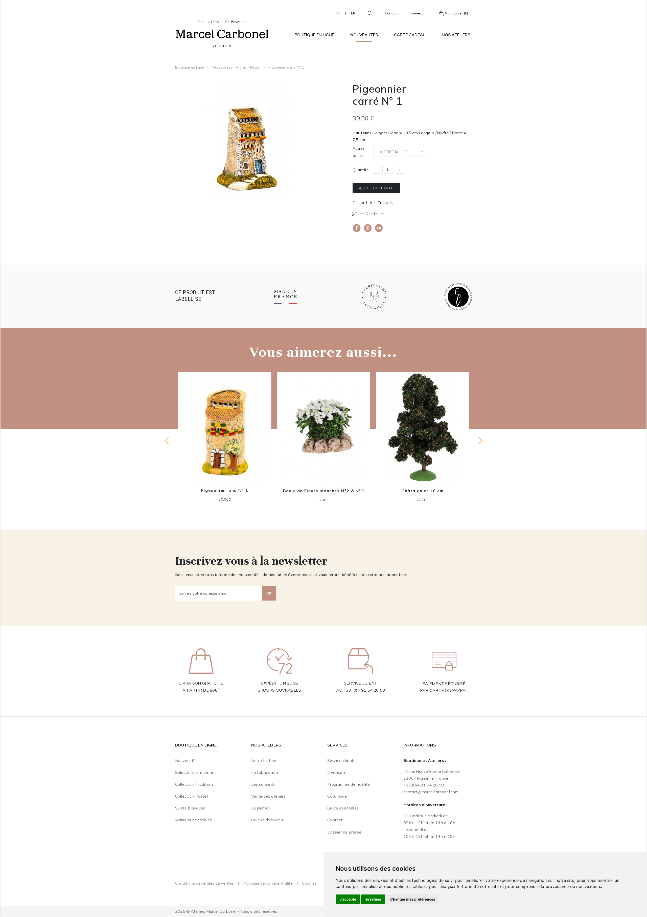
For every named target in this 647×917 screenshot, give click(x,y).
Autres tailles (359, 152)
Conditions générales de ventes (204, 883)
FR (338, 13)
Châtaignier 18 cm (323, 490)
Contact (391, 13)
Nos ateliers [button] (456, 34)
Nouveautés (364, 34)
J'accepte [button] (348, 899)
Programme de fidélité (348, 784)
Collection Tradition (194, 784)
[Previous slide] (167, 441)
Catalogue (337, 796)
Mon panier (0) (456, 13)
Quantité (361, 169)
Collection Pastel (191, 796)
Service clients (341, 760)
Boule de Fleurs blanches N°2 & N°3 (224, 490)
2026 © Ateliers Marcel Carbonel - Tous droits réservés (226, 911)
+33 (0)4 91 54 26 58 (364, 690)
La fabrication (264, 772)
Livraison (336, 772)
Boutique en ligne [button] (314, 34)
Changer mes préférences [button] (412, 899)
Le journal (260, 808)
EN (353, 13)
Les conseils (263, 784)
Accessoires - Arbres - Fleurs (236, 67)
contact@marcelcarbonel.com (430, 791)
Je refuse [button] (373, 899)
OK (269, 593)
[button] (368, 13)
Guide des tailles (370, 214)
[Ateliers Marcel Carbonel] (222, 33)
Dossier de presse (344, 832)
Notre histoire (264, 760)
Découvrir (224, 431)
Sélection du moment (195, 772)
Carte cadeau (410, 34)
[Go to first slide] (480, 441)
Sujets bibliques (190, 808)
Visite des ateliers (268, 796)
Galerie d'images (267, 819)
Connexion (418, 13)
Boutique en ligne (189, 67)
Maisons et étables (193, 819)
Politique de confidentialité (268, 883)
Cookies (309, 883)
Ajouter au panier (376, 188)
